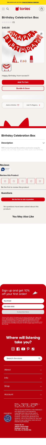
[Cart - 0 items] (41, 9)
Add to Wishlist (11, 105)
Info (6, 378)
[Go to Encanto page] (8, 418)
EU (35, 405)
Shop (7, 386)
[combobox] (23, 358)
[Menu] (3, 9)
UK (19, 405)
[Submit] (39, 358)
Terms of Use (24, 404)
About (7, 370)
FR (27, 405)
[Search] (8, 9)
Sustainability (34, 404)
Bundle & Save (23, 88)
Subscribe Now (23, 312)
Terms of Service (9, 318)
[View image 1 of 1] (6, 67)
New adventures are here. (23, 2)
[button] (5, 181)
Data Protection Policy (29, 318)
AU (31, 405)
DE (23, 405)
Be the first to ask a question (23, 199)
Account (8, 394)
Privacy (17, 404)
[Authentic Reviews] (6, 169)
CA (15, 405)
